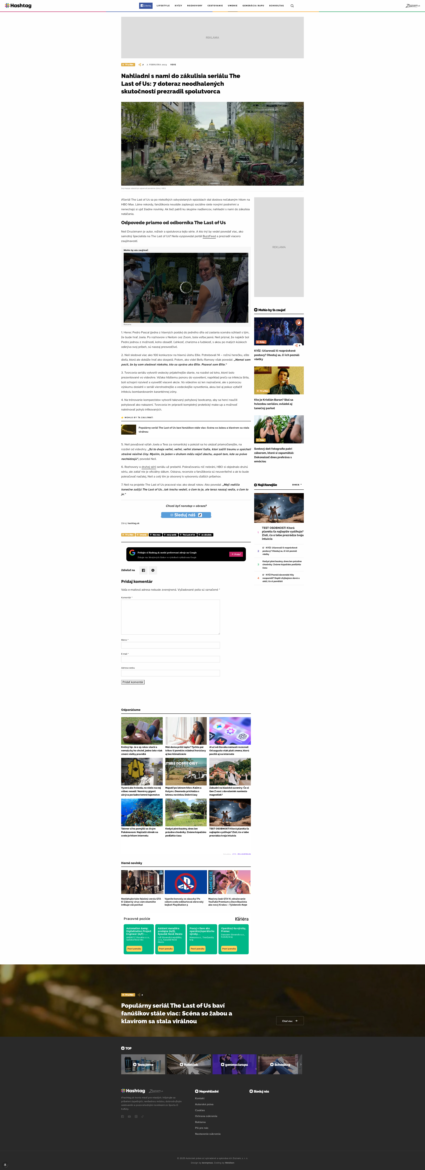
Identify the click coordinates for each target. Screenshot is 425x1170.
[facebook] (122, 1117)
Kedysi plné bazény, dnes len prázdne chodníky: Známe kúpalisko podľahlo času (282, 564)
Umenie (233, 5)
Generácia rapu (253, 5)
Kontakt (199, 1098)
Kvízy (178, 5)
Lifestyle (163, 5)
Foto (262, 440)
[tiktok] (142, 1117)
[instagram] (136, 1117)
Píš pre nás (201, 1127)
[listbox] (292, 485)
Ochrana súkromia (206, 1115)
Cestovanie (215, 5)
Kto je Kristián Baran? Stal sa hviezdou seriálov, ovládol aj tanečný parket (273, 404)
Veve (173, 64)
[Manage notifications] (5, 1165)
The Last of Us (189, 535)
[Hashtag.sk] (18, 5)
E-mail (125, 653)
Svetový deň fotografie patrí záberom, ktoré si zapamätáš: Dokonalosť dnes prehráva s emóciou (274, 455)
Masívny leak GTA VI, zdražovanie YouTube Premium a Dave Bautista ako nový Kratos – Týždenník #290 (227, 901)
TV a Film (129, 64)
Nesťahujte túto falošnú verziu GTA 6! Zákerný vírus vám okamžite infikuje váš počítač (141, 901)
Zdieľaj (147, 5)
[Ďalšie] (301, 1064)
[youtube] (129, 1117)
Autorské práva (204, 1104)
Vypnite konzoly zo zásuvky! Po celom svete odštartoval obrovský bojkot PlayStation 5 (184, 901)
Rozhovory (195, 5)
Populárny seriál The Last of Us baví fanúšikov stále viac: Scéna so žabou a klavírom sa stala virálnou (176, 1013)
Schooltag (276, 5)
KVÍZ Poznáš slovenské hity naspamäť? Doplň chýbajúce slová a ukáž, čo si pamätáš (281, 578)
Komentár (126, 597)
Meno (124, 640)
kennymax (207, 1162)
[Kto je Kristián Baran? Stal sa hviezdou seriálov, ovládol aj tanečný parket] (279, 380)
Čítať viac (287, 1021)
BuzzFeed (209, 236)
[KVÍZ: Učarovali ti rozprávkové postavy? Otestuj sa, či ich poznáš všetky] (279, 331)
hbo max (157, 535)
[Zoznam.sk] (412, 5)
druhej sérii (149, 466)
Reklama (200, 1121)
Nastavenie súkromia (208, 1133)
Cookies (200, 1110)
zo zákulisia (206, 535)
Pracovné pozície (137, 919)
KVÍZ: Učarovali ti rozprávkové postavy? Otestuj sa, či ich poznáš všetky (276, 355)
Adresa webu (128, 667)
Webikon (229, 1162)
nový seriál (171, 535)
